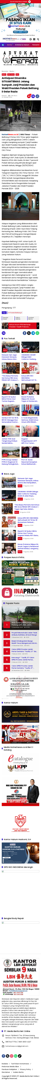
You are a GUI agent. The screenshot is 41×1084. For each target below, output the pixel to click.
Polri (17, 74)
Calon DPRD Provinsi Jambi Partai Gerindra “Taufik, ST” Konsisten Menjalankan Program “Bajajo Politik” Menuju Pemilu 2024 (24, 667)
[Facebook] (24, 333)
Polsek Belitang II (16, 313)
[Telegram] (33, 333)
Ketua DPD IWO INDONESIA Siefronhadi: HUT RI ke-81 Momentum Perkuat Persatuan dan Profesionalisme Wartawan (29, 378)
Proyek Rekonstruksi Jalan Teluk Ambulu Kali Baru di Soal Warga (24, 634)
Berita (4, 74)
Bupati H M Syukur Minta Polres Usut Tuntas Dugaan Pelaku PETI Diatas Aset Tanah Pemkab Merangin (10, 399)
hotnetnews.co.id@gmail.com (16, 1046)
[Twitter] (29, 333)
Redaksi (4, 95)
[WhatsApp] (37, 333)
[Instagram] (11, 1056)
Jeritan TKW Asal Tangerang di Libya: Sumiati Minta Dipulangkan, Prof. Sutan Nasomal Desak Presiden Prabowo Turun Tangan (10, 441)
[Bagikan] (37, 96)
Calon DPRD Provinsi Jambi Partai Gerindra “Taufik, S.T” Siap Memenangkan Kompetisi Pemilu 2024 (24, 650)
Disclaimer (6, 1072)
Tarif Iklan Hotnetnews (20, 1064)
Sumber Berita (31, 318)
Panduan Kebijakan (9, 1069)
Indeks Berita (18, 1072)
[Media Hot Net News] (14, 39)
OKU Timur (11, 74)
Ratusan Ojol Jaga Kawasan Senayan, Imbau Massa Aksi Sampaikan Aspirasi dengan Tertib (9, 357)
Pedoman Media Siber (10, 1066)
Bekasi (25, 350)
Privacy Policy (25, 1069)
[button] (30, 39)
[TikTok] (19, 1056)
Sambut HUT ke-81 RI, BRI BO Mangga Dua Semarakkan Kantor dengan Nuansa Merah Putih (10, 420)
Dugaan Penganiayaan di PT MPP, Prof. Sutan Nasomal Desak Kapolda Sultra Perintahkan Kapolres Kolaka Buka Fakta (30, 441)
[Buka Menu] (34, 39)
